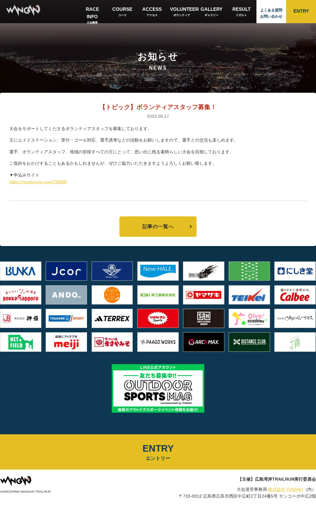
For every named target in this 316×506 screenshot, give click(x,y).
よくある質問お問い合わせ (271, 13)
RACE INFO (92, 14)
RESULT (241, 11)
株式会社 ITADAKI (285, 489)
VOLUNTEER (183, 11)
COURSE (122, 11)
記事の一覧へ (158, 226)
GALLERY (211, 11)
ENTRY (301, 11)
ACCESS (152, 11)
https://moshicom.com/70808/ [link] (38, 181)
